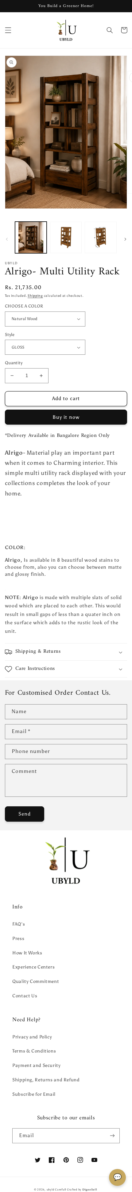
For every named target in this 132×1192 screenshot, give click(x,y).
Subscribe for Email (34, 1094)
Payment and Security (36, 1065)
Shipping (35, 296)
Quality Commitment (35, 981)
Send (24, 814)
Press (18, 938)
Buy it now (66, 417)
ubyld (50, 1189)
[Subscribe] (112, 1135)
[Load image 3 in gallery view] (100, 237)
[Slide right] (125, 239)
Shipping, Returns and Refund (46, 1080)
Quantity (13, 362)
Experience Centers (33, 967)
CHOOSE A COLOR (24, 306)
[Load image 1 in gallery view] (31, 237)
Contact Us (24, 996)
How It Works (27, 953)
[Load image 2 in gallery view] (66, 237)
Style (10, 334)
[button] (8, 30)
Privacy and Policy (32, 1037)
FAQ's (18, 924)
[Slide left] (7, 239)
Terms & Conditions (34, 1051)
